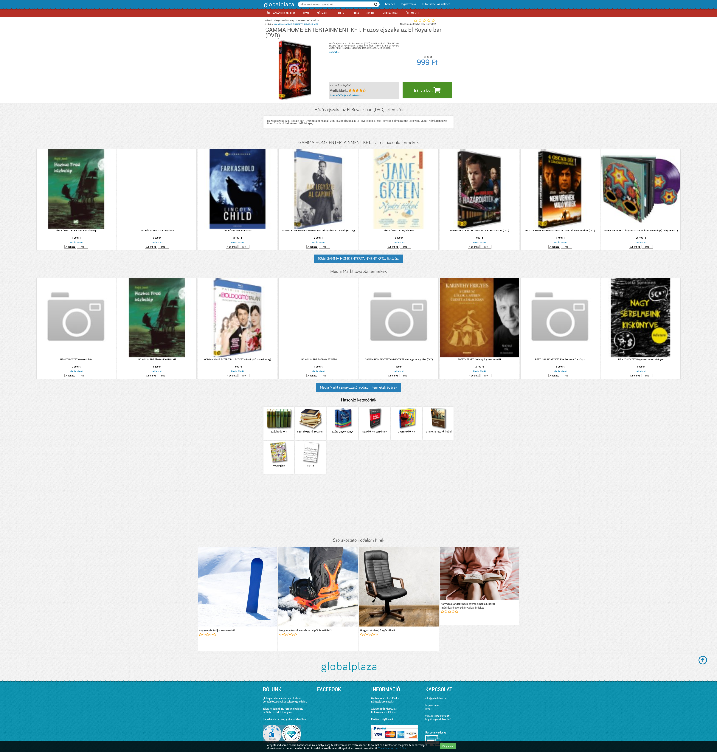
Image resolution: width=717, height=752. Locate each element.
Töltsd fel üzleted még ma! (279, 712)
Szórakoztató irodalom (308, 20)
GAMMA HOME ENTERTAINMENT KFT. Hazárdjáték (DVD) (479, 230)
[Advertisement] (358, 506)
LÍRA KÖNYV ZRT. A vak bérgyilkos (157, 230)
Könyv (293, 20)
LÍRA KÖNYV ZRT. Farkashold (237, 230)
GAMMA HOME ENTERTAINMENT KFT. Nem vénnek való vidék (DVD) (560, 230)
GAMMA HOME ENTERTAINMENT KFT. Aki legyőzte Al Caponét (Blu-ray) (318, 230)
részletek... (334, 51)
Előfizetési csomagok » (382, 701)
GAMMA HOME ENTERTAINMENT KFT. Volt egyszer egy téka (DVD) (399, 359)
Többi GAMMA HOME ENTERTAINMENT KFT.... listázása (358, 259)
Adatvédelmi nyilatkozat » (384, 708)
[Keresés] (376, 4)
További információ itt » (392, 748)
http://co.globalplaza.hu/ (438, 719)
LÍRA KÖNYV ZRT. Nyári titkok (399, 230)
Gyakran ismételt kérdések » (385, 698)
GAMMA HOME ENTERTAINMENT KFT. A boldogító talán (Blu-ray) (237, 359)
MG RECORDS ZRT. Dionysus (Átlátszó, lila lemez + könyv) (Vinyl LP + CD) (641, 230)
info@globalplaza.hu (435, 698)
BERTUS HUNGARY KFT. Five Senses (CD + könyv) (560, 359)
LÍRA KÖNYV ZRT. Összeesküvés (76, 359)
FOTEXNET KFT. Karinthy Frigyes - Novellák (479, 359)
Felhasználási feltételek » (383, 712)
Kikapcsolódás (281, 20)
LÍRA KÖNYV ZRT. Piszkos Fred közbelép (76, 230)
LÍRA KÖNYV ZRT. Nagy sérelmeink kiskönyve (640, 359)
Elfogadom (447, 746)
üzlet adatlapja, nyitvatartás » (346, 95)
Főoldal (268, 20)
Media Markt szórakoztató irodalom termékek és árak (358, 387)
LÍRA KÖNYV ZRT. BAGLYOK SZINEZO (318, 359)
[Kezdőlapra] (278, 7)
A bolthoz (70, 246)
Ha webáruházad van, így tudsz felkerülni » (284, 719)
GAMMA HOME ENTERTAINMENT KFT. (296, 24)
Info (82, 246)
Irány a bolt (424, 90)
